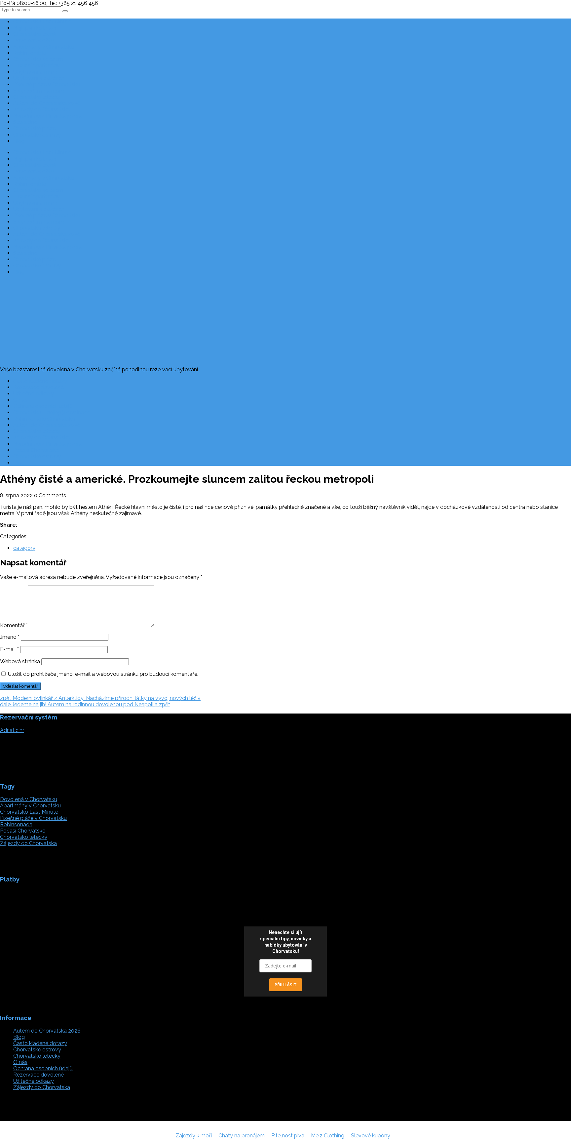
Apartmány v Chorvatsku (43, 47)
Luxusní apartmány (36, 65)
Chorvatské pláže (34, 128)
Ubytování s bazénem (40, 78)
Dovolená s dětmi (35, 40)
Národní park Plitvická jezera (47, 116)
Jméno (9, 637)
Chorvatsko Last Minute (42, 22)
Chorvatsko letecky (36, 97)
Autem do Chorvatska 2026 (47, 103)
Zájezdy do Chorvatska (41, 109)
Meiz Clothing (327, 1135)
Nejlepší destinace (35, 28)
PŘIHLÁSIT (286, 985)
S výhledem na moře (38, 91)
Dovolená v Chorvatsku (28, 799)
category (24, 548)
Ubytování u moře (35, 72)
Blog (19, 141)
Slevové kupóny (370, 1135)
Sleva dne (25, 122)
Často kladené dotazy (40, 381)
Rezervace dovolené (38, 387)
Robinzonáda (29, 53)
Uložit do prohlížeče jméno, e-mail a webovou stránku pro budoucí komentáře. (103, 674)
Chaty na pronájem (241, 1135)
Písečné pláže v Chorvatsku (46, 84)
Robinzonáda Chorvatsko (44, 419)
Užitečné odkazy (33, 393)
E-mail (9, 649)
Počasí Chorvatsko (36, 450)
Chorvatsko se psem (38, 59)
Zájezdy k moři (193, 1135)
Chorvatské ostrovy (37, 135)
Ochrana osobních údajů (43, 406)
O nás (20, 400)
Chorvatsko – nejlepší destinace (51, 412)
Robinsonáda (16, 824)
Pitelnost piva (287, 1135)
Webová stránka (20, 661)
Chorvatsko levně (34, 34)
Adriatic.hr (12, 730)
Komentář (14, 625)
